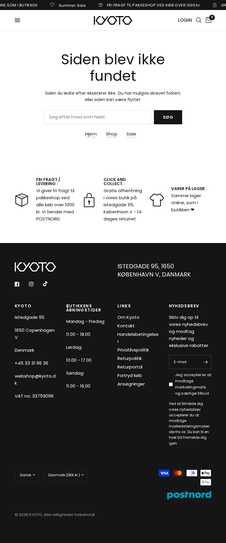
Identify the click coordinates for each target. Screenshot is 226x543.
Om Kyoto (128, 317)
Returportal (129, 367)
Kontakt (126, 326)
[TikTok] (49, 283)
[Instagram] (35, 284)
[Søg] (199, 20)
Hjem (91, 133)
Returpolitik (129, 358)
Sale (131, 133)
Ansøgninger (131, 384)
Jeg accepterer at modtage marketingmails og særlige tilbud (193, 384)
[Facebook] (21, 284)
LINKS (124, 306)
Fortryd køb (129, 375)
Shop (111, 133)
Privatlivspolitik (133, 350)
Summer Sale (68, 5)
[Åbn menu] (17, 20)
